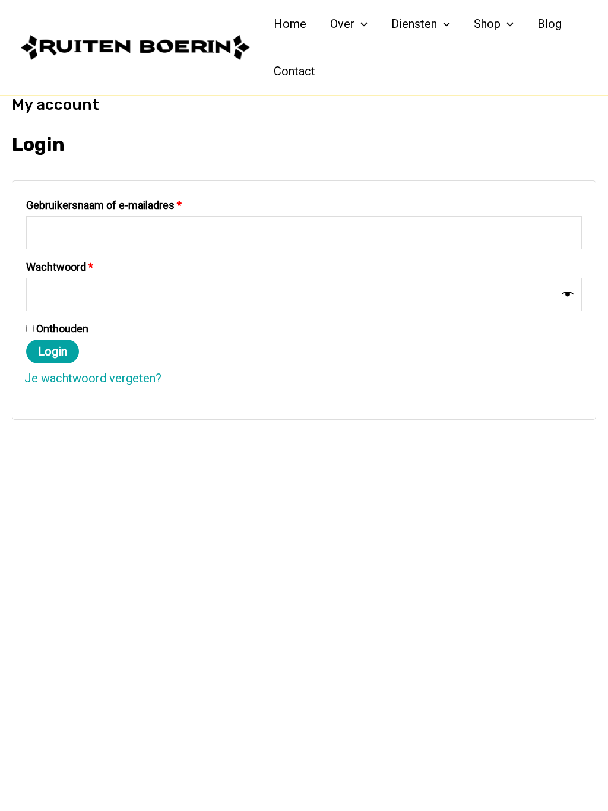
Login (52, 351)
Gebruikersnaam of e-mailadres (120, 204)
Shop (487, 24)
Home (290, 24)
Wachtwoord (76, 266)
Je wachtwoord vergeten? (93, 378)
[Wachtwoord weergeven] (568, 294)
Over (342, 24)
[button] (361, 23)
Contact (294, 71)
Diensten (414, 24)
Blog (549, 24)
